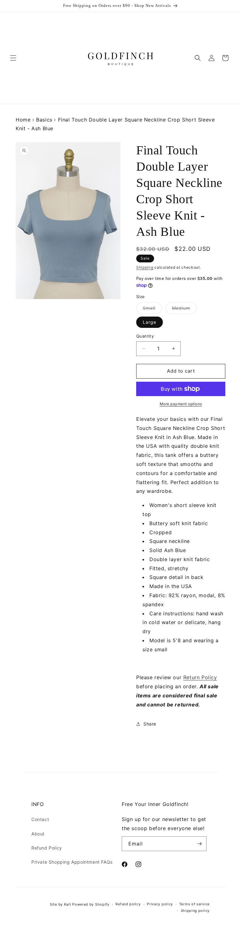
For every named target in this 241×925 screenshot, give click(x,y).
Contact (40, 819)
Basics (44, 119)
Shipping (144, 267)
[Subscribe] (199, 843)
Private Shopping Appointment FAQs (72, 862)
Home (23, 119)
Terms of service (194, 904)
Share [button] (149, 723)
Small (152, 309)
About (38, 833)
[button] (13, 58)
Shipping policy (195, 910)
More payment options (181, 403)
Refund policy (128, 904)
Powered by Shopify (91, 904)
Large (149, 322)
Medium (184, 309)
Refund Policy (46, 847)
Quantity (145, 335)
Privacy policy (160, 904)
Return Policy (200, 677)
